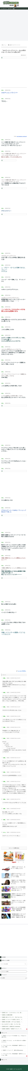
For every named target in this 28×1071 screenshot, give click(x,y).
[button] (25, 964)
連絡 (14, 8)
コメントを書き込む (14, 848)
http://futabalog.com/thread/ (22, 136)
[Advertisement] (14, 25)
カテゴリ (10, 8)
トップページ (4, 8)
